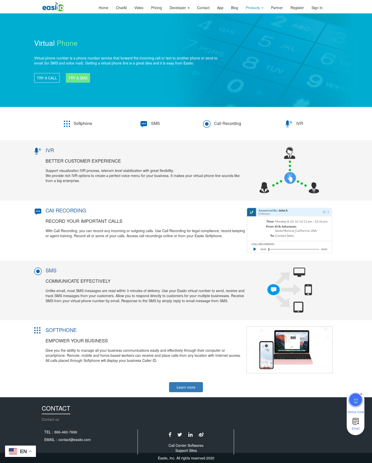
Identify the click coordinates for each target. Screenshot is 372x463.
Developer (178, 7)
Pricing (156, 7)
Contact (203, 7)
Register (297, 7)
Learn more (186, 387)
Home (103, 7)
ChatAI (121, 7)
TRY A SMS (78, 77)
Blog (234, 7)
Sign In (317, 7)
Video (138, 7)
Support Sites (186, 450)
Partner (277, 7)
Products (253, 7)
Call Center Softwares (186, 445)
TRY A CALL (47, 77)
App (220, 7)
